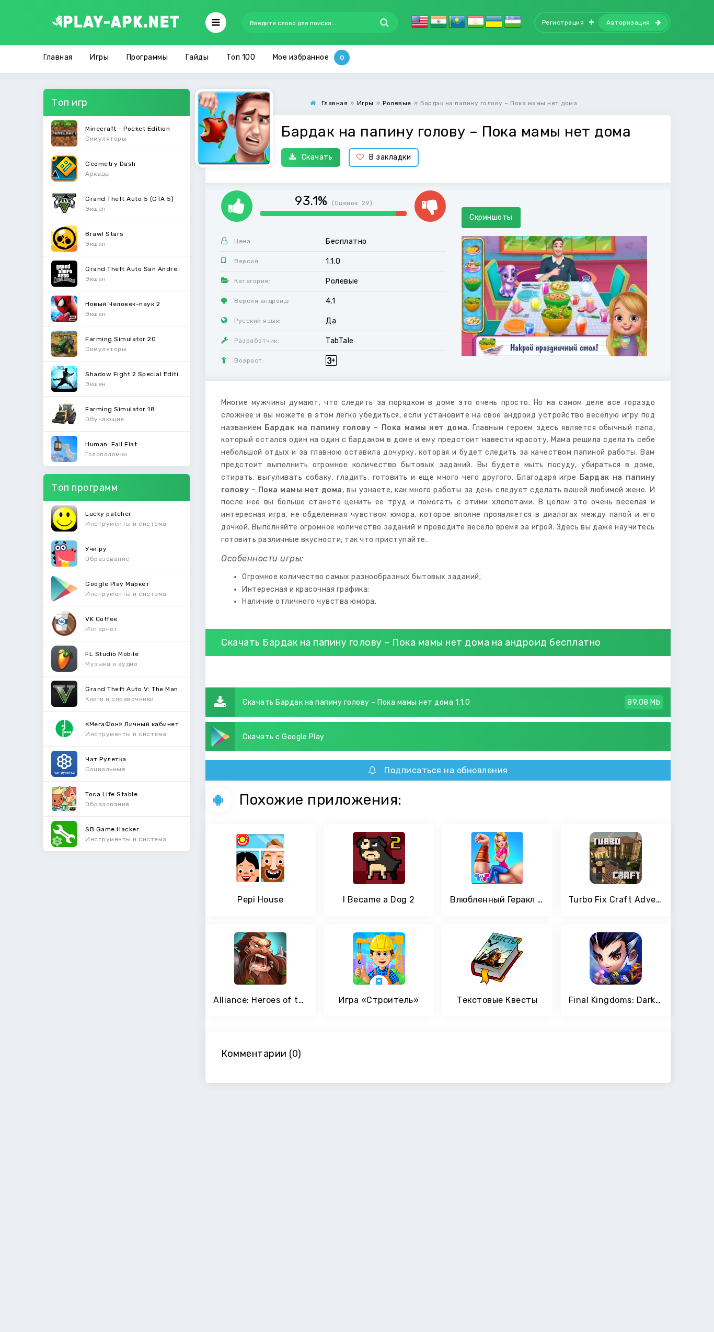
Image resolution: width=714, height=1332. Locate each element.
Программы (147, 57)
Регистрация (563, 22)
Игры (99, 57)
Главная (58, 57)
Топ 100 (241, 57)
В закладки (390, 157)
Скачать (317, 157)
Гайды (197, 57)
